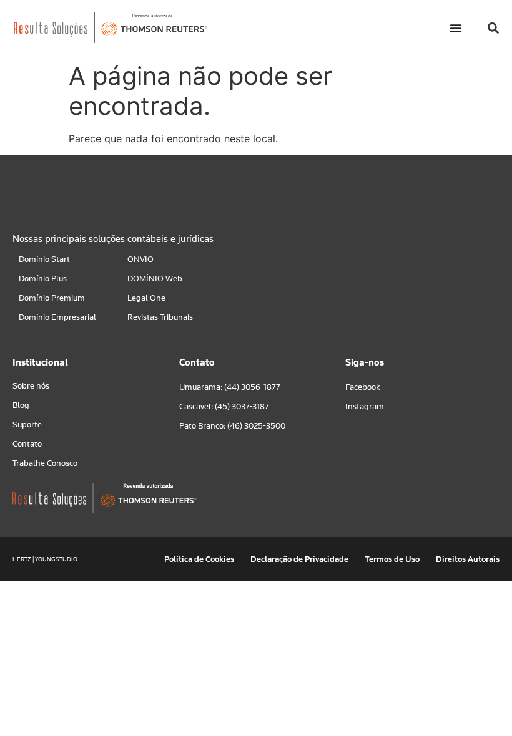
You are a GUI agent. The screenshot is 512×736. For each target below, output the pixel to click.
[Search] (343, 194)
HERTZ (21, 559)
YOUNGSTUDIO (56, 559)
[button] (493, 27)
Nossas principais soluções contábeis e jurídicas (113, 239)
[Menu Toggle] (456, 28)
